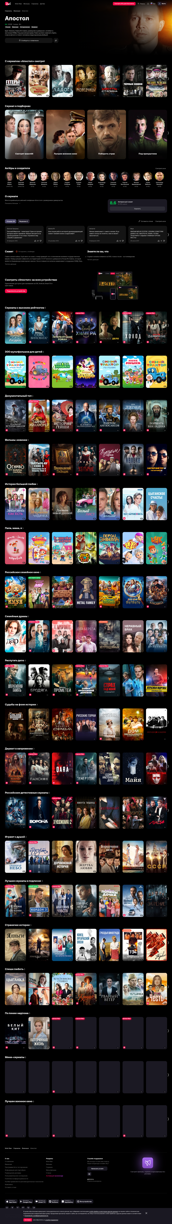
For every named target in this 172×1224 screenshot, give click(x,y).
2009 (10, 24)
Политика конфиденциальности (16, 1178)
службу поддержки (51, 1220)
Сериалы (49, 1167)
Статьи (48, 1173)
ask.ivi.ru (90, 1179)
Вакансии (8, 1164)
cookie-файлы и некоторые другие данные (103, 1211)
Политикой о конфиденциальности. (36, 1215)
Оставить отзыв (10, 1187)
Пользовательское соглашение (16, 1176)
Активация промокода (54, 1176)
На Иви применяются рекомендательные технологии (24, 1181)
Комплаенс (9, 1184)
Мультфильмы (51, 1170)
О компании (9, 1161)
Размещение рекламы (13, 1173)
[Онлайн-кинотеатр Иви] (8, 3)
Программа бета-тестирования (16, 1167)
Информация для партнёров (15, 1170)
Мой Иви (49, 1161)
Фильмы (49, 1164)
